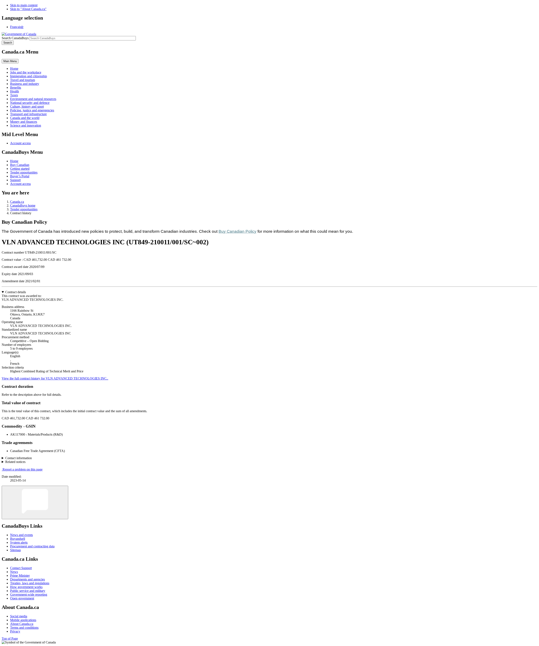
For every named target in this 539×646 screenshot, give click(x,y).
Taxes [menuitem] (14, 95)
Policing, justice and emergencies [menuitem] (32, 110)
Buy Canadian (19, 165)
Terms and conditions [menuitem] (24, 627)
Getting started (19, 168)
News (14, 572)
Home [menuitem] (14, 68)
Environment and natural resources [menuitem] (33, 99)
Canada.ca (17, 201)
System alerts (19, 542)
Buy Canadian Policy (237, 231)
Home (14, 161)
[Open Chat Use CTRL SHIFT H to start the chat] (35, 502)
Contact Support (21, 568)
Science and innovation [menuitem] (25, 125)
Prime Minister (20, 575)
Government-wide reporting (28, 594)
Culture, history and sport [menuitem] (27, 106)
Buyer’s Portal (19, 176)
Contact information (18, 458)
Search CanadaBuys (15, 38)
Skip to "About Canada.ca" (28, 9)
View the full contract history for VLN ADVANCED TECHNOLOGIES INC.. (55, 378)
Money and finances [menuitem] (23, 121)
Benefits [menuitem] (15, 87)
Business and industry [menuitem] (24, 84)
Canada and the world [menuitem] (24, 118)
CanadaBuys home (22, 205)
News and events (21, 535)
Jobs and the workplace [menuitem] (25, 72)
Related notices (15, 462)
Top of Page (10, 638)
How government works (26, 587)
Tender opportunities (23, 172)
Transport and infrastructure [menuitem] (28, 114)
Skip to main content (23, 5)
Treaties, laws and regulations (29, 583)
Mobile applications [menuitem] (23, 620)
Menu (10, 61)
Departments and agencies (27, 579)
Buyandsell (17, 538)
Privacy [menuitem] (15, 631)
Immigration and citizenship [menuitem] (28, 76)
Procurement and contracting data (32, 546)
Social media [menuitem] (18, 616)
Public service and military (27, 591)
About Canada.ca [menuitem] (21, 624)
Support (15, 180)
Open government (22, 598)
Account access (20, 143)
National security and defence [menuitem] (29, 102)
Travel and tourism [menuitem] (22, 80)
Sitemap (15, 550)
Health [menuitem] (14, 91)
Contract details (15, 292)
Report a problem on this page (23, 469)
